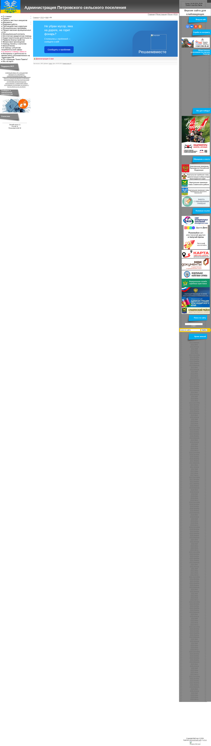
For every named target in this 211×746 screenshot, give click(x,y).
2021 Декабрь (194, 583)
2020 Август (194, 550)
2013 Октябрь (194, 382)
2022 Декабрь (194, 608)
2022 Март (194, 589)
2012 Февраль (194, 342)
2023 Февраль (194, 612)
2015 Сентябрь (194, 427)
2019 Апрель (194, 517)
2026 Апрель (194, 691)
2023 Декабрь (194, 633)
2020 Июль (194, 548)
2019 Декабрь (194, 533)
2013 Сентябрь (194, 380)
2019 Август (194, 525)
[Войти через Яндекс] (196, 26)
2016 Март (194, 440)
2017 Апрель (194, 467)
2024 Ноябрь (194, 656)
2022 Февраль (194, 587)
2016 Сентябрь (194, 452)
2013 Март (194, 367)
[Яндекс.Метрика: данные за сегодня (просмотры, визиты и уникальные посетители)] (195, 743)
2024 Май (194, 643)
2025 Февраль (194, 662)
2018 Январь (194, 485)
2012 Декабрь (194, 361)
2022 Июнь (194, 595)
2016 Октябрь (194, 454)
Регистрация (161, 14)
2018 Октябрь (194, 504)
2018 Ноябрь (194, 506)
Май (46, 17)
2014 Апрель (194, 394)
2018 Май (194, 494)
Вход (170, 14)
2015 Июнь (194, 421)
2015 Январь (194, 411)
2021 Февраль (194, 562)
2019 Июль (194, 523)
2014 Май (194, 396)
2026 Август (194, 699)
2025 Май (194, 668)
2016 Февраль (194, 438)
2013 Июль (194, 376)
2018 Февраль (194, 488)
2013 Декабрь (194, 386)
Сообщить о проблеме (59, 49)
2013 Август (194, 378)
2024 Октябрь (194, 653)
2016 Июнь (194, 446)
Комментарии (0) (67, 63)
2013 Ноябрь (194, 384)
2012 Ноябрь (194, 359)
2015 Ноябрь (194, 432)
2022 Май (194, 593)
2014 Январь (194, 388)
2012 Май (194, 349)
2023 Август (194, 624)
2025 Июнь (194, 670)
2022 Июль (194, 597)
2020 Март (194, 539)
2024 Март (194, 639)
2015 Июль (194, 423)
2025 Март (194, 664)
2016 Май (194, 444)
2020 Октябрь (194, 554)
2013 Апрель (194, 369)
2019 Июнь (194, 521)
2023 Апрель (194, 616)
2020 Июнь (194, 546)
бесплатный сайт (196, 740)
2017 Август (194, 475)
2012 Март (194, 344)
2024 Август (194, 649)
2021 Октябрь (194, 579)
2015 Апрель (194, 417)
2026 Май (194, 693)
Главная (151, 14)
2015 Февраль (194, 413)
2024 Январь (194, 635)
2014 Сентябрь (194, 403)
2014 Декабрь (194, 409)
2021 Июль (194, 573)
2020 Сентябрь (194, 552)
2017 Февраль (194, 463)
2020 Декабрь (194, 558)
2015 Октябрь (194, 429)
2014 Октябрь (194, 405)
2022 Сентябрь (194, 602)
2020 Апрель (194, 541)
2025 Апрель (194, 666)
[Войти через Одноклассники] (200, 26)
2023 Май (194, 618)
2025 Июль (194, 672)
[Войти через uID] (187, 26)
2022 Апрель (194, 591)
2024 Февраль (194, 637)
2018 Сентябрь (194, 502)
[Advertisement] (73, 719)
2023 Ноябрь (194, 631)
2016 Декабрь (194, 459)
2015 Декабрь (194, 434)
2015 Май (194, 419)
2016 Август (194, 450)
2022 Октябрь (194, 604)
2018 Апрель (194, 492)
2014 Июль (194, 400)
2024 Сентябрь (194, 651)
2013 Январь (194, 363)
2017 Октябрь (194, 479)
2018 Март (194, 490)
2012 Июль (194, 353)
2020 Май (194, 544)
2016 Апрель (194, 442)
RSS (176, 14)
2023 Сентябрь (194, 627)
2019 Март (194, 515)
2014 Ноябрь (194, 407)
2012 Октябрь (194, 357)
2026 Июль (194, 697)
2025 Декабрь (194, 683)
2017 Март (194, 465)
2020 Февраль (194, 537)
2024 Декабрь (194, 658)
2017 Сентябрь (194, 477)
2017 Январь (194, 461)
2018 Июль (194, 498)
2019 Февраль (194, 512)
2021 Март (194, 564)
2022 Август (194, 600)
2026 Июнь (194, 695)
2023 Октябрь (194, 629)
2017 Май (194, 469)
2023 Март (194, 614)
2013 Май (194, 371)
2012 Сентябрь (194, 355)
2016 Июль (194, 448)
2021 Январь (194, 560)
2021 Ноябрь (194, 581)
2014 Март (194, 392)
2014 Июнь (194, 398)
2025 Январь (194, 660)
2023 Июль (194, 622)
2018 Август (194, 500)
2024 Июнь (194, 645)
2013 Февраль (194, 365)
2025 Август (194, 674)
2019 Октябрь (194, 529)
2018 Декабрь (194, 508)
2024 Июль (194, 647)
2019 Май (194, 519)
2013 (42, 17)
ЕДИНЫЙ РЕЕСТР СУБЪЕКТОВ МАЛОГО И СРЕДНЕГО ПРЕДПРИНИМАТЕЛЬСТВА (16, 74)
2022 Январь (194, 585)
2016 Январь (194, 436)
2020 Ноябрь (194, 556)
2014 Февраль (194, 390)
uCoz (205, 740)
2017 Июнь (194, 471)
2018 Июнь (194, 496)
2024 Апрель (194, 641)
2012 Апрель (194, 346)
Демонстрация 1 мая (45, 59)
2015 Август (194, 425)
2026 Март (194, 689)
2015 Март (194, 415)
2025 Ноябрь (194, 680)
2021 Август (194, 575)
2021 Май (194, 568)
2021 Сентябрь (194, 577)
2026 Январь (194, 685)
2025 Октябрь (194, 678)
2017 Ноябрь (194, 481)
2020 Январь (194, 535)
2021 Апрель (194, 566)
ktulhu (50, 63)
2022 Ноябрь (194, 606)
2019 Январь (194, 510)
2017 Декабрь (194, 483)
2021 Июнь (194, 571)
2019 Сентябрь (194, 527)
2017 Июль (194, 473)
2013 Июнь (194, 373)
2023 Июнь (194, 620)
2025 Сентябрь (194, 676)
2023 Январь (194, 610)
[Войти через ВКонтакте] (192, 26)
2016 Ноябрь (194, 456)
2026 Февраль (194, 687)
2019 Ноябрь (194, 531)
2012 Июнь (194, 351)
